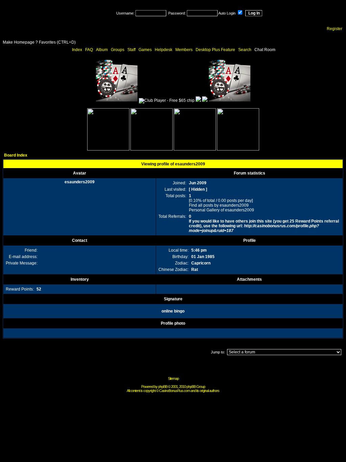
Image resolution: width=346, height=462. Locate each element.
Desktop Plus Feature (215, 49)
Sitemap (173, 378)
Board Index (15, 155)
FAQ (89, 49)
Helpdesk (163, 49)
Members (184, 49)
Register (334, 28)
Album (102, 49)
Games (145, 49)
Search (244, 49)
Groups (117, 49)
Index (77, 49)
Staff (131, 49)
